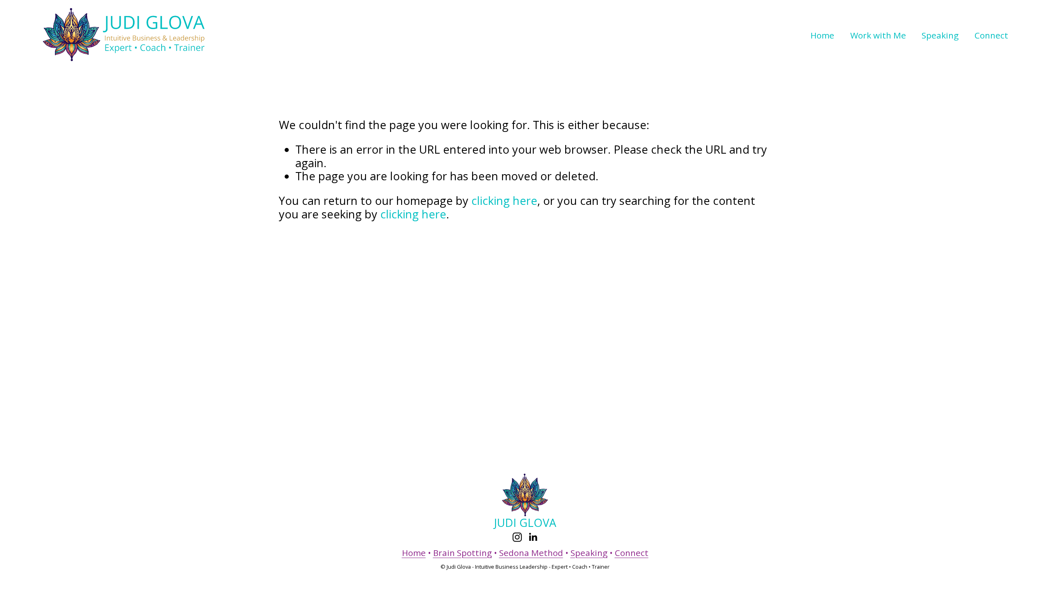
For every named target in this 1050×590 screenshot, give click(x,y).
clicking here (504, 200)
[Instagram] (517, 537)
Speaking (940, 35)
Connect (991, 35)
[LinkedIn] (533, 537)
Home (822, 35)
